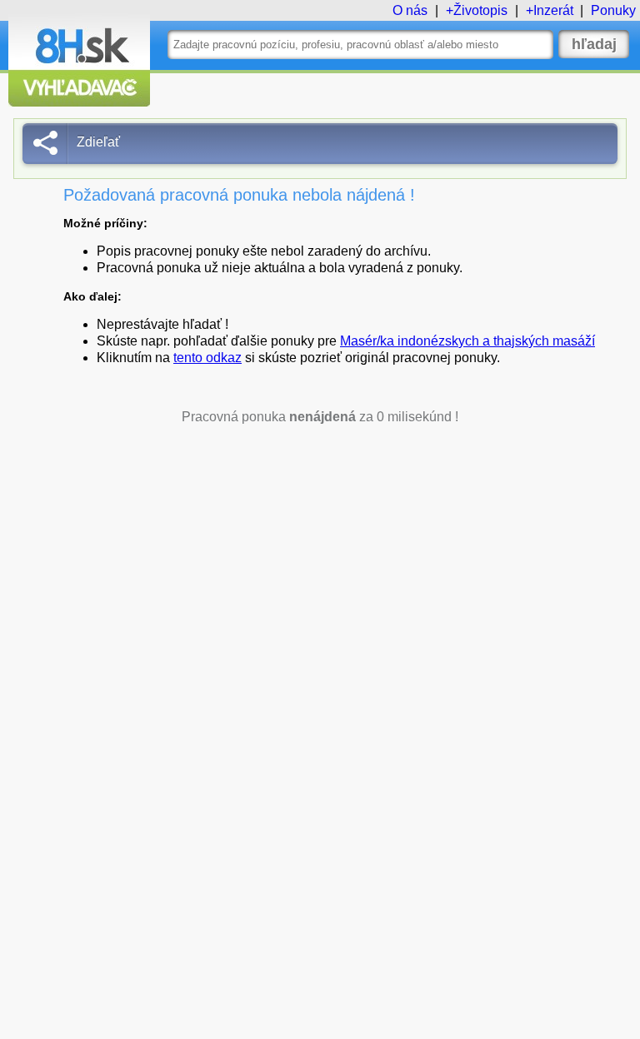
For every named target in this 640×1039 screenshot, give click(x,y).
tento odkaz (207, 357)
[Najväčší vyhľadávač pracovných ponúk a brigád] (79, 102)
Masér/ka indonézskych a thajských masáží (467, 341)
